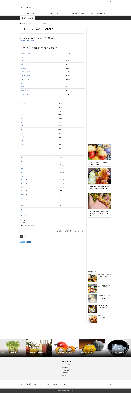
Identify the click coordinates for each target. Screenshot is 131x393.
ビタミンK (23, 176)
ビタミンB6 (24, 191)
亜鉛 (22, 125)
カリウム (23, 107)
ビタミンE (23, 172)
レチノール (24, 161)
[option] (13, 348)
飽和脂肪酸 (24, 68)
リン (22, 118)
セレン (22, 140)
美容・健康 (74, 13)
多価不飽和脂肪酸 (25, 75)
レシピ (51, 13)
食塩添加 (22, 41)
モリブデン (24, 148)
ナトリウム (24, 103)
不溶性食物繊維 (25, 94)
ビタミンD (23, 168)
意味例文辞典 (65, 375)
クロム (22, 144)
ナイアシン (24, 187)
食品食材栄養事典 (101, 13)
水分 (22, 57)
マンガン (23, 133)
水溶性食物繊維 (25, 90)
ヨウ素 (22, 137)
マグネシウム (24, 114)
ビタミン (52, 153)
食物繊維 (23, 86)
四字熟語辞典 (65, 372)
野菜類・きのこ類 (27, 18)
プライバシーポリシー (57, 384)
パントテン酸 (24, 202)
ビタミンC (23, 209)
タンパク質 (24, 60)
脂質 (22, 64)
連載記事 (83, 13)
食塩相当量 (24, 215)
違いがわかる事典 (66, 365)
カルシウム (24, 111)
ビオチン (23, 205)
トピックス (35, 13)
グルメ (44, 13)
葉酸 (22, 198)
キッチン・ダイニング (62, 13)
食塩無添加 (30, 41)
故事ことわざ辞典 (66, 370)
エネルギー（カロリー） (27, 53)
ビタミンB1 (24, 179)
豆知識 (91, 13)
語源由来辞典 (65, 367)
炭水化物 (23, 83)
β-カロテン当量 (25, 164)
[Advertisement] (99, 84)
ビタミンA (23, 157)
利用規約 (48, 384)
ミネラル (52, 99)
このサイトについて (39, 384)
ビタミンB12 (24, 194)
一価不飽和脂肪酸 (25, 72)
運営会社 (66, 384)
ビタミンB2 (24, 183)
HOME (27, 13)
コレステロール (25, 79)
